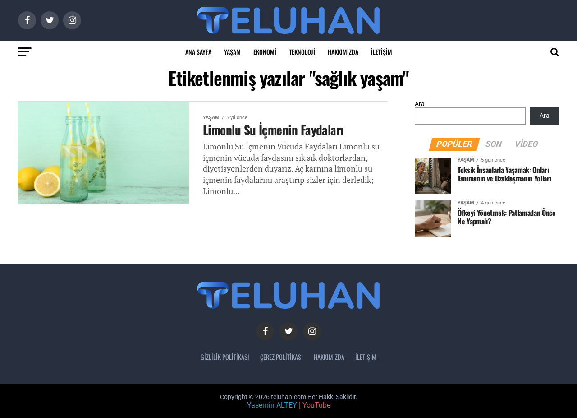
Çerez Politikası (281, 357)
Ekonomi (264, 51)
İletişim (381, 51)
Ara (420, 104)
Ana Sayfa (198, 51)
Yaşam (232, 51)
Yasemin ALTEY (272, 405)
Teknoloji (302, 51)
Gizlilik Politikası (225, 357)
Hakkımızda (343, 51)
